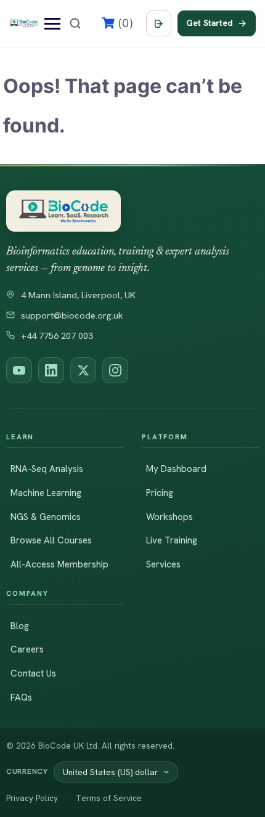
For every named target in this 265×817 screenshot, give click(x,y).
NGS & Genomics (45, 517)
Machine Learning (45, 493)
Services (163, 564)
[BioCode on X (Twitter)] (83, 370)
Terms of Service (109, 797)
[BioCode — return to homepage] (63, 211)
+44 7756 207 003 (57, 335)
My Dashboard (176, 469)
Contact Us (33, 673)
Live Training (171, 540)
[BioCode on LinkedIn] (51, 370)
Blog (19, 626)
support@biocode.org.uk (72, 315)
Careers (27, 649)
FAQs (21, 697)
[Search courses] (75, 23)
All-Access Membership (59, 564)
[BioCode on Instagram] (115, 370)
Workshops (169, 517)
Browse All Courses (51, 540)
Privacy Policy (32, 797)
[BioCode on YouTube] (19, 370)
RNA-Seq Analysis (46, 469)
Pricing (159, 493)
